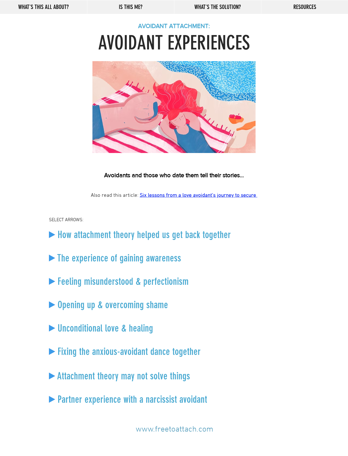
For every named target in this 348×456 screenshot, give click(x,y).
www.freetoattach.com (174, 429)
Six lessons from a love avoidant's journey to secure (198, 195)
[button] (43, 7)
